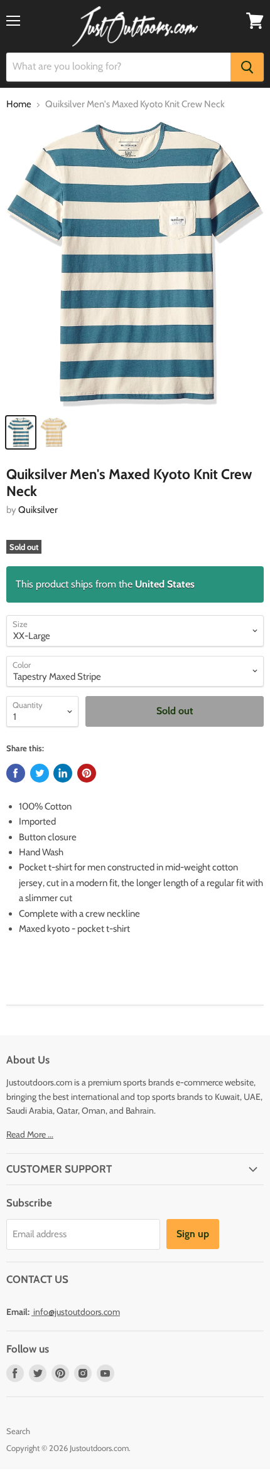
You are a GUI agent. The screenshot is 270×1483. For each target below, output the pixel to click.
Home (18, 104)
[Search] (247, 67)
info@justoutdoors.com (76, 1311)
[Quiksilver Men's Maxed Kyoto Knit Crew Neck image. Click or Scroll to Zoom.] (135, 264)
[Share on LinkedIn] (62, 773)
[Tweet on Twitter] (39, 773)
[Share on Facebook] (15, 773)
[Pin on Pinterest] (86, 773)
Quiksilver (38, 509)
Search (18, 1431)
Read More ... (29, 1134)
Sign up (192, 1234)
